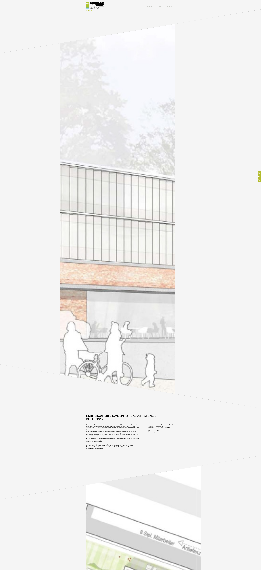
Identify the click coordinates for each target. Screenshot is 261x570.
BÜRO (159, 7)
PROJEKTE (149, 7)
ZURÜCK (90, 10)
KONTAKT (169, 7)
